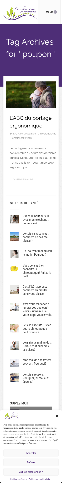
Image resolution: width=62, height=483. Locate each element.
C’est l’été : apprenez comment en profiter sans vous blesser (35, 290)
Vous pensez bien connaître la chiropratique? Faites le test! (37, 271)
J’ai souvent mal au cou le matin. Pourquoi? (37, 252)
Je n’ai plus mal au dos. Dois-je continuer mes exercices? (37, 346)
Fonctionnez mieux (21, 138)
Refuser (31, 462)
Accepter (31, 453)
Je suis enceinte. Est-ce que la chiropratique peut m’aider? (37, 328)
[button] (57, 416)
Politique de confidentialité (39, 479)
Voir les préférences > (31, 471)
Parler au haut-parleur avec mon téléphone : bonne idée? (36, 219)
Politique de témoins (18, 479)
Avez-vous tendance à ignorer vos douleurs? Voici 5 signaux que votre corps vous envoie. (37, 309)
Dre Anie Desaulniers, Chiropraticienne (34, 133)
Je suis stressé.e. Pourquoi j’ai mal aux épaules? (36, 378)
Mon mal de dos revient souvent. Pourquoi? (37, 361)
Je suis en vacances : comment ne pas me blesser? (36, 237)
